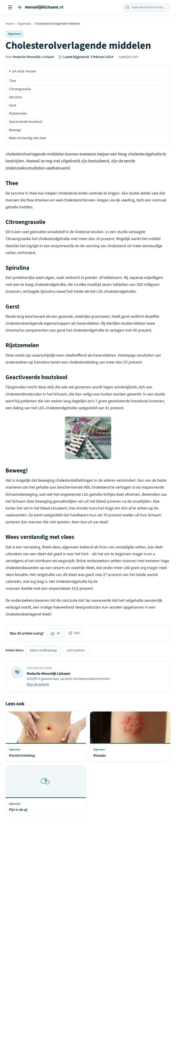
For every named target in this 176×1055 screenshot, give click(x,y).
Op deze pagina (24, 71)
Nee (77, 633)
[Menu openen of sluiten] (10, 7)
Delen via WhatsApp (43, 650)
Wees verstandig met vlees (27, 138)
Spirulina (15, 97)
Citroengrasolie (20, 89)
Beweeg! (15, 130)
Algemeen (24, 23)
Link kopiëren (75, 650)
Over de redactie (38, 684)
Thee (12, 80)
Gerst (12, 105)
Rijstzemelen (18, 113)
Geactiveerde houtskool (25, 121)
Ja (58, 633)
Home (10, 23)
